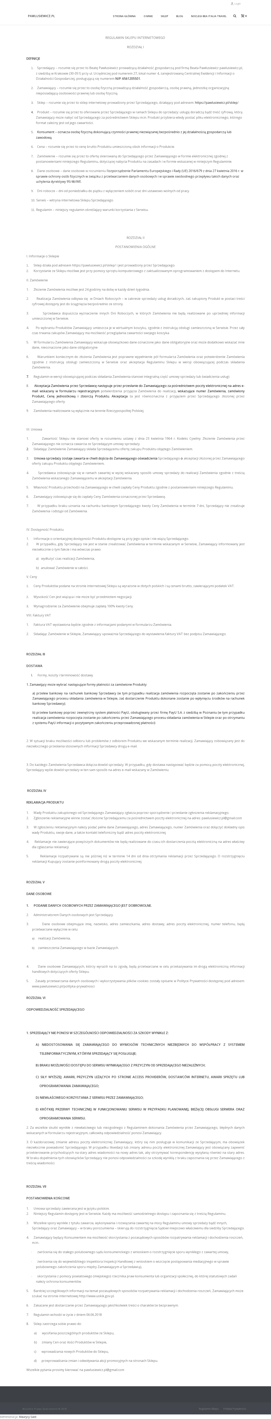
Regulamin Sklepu (209, 1408)
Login (237, 3)
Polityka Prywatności (234, 1408)
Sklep (164, 16)
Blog (179, 16)
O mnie (148, 16)
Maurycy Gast (28, 1417)
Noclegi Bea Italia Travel (209, 16)
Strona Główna (124, 16)
